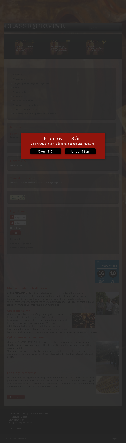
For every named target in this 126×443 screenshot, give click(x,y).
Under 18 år (80, 151)
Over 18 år (46, 151)
